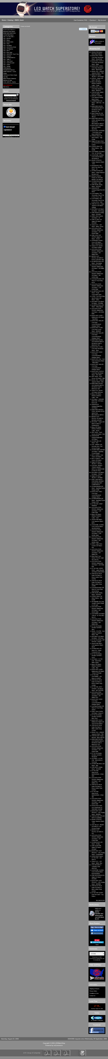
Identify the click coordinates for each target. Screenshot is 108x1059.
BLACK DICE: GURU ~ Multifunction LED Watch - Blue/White (98, 317)
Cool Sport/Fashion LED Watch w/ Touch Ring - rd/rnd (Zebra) (98, 589)
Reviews (92, 36)
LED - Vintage (6, 66)
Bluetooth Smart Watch (9, 31)
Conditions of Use (94, 993)
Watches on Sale (7, 80)
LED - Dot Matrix (7, 45)
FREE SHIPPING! (95, 965)
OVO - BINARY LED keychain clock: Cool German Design (97, 446)
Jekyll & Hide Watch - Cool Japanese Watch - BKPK (98, 521)
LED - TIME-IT (7, 59)
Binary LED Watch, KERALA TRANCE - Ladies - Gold (97, 516)
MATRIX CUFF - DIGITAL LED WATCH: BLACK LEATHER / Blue (98, 258)
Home (4, 20)
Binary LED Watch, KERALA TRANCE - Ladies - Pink (97, 395)
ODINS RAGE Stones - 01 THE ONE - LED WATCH (98, 858)
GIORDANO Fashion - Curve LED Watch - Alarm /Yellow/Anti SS (97, 242)
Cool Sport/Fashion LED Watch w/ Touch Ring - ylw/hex (98, 708)
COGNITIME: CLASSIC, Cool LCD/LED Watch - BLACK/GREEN (98, 871)
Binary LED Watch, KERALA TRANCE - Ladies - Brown (97, 428)
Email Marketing (8, 136)
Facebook (97, 1025)
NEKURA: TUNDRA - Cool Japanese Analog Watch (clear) (97, 97)
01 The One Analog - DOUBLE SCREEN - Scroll (97, 655)
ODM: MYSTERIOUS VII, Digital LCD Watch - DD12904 (98, 877)
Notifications (94, 905)
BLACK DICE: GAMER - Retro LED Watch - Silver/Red (98, 127)
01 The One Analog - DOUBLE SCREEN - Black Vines (97, 716)
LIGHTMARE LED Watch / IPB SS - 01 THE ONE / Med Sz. (98, 615)
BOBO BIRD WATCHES (9, 33)
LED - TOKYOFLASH (8, 63)
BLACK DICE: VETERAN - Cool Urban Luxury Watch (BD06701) (98, 132)
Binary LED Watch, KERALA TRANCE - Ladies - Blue (97, 666)
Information (93, 984)
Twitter (96, 1013)
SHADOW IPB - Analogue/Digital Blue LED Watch (97, 437)
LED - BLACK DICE (8, 42)
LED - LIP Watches (8, 49)
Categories (8, 26)
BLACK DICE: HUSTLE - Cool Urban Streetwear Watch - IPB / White (98, 373)
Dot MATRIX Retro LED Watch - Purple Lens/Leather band (98, 292)
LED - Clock (6, 43)
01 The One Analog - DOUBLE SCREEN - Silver (97, 627)
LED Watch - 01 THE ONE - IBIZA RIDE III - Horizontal (97, 760)
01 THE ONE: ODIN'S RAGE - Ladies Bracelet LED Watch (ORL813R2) (98, 570)
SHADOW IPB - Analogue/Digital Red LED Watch (98, 190)
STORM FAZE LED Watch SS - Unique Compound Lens (97, 650)
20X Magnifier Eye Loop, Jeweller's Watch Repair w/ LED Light (98, 603)
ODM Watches (7, 68)
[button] (80, 20)
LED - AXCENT (7, 38)
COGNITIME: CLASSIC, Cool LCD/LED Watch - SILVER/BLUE (98, 156)
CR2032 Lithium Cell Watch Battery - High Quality (97, 598)
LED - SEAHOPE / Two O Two (11, 54)
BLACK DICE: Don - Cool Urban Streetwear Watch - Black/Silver (98, 360)
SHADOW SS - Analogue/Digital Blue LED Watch (97, 406)
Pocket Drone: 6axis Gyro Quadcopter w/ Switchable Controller (97, 807)
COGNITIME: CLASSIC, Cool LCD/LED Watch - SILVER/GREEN (98, 526)
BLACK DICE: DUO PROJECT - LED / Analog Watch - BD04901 (98, 812)
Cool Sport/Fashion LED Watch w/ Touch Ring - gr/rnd (98, 280)
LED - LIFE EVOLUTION (9, 47)
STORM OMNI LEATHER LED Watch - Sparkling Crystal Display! (98, 451)
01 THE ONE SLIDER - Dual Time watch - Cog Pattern (98, 894)
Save (98, 940)
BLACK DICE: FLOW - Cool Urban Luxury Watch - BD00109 (97, 329)
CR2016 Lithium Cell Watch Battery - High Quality (97, 148)
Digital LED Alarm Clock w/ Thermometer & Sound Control (98, 142)
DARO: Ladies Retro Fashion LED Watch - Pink (97, 545)
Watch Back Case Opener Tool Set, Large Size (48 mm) (98, 558)
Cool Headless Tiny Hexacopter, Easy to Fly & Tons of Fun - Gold (98, 200)
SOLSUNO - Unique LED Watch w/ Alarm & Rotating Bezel (98, 423)
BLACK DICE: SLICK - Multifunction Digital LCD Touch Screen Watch (98, 721)
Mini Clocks (6, 87)
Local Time (93, 1001)
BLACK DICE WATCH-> (9, 29)
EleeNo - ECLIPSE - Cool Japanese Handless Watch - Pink (98, 632)
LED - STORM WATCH (9, 57)
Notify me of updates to (99, 914)
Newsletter (7, 121)
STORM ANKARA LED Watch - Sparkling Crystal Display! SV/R (98, 500)
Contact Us (92, 995)
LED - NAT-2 (6, 50)
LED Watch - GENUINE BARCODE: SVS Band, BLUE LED (98, 401)
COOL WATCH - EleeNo (9, 82)
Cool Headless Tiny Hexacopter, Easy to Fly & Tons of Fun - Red (98, 195)
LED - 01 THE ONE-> (8, 36)
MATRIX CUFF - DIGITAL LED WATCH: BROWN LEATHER (97, 418)
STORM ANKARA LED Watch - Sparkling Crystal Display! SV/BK (98, 488)
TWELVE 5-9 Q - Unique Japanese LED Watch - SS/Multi (98, 205)
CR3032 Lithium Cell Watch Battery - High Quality (97, 137)
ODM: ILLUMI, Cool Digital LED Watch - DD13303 (97, 221)
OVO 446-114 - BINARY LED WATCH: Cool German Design (98, 826)
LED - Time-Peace (8, 61)
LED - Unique (6, 64)
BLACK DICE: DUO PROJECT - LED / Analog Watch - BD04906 (98, 882)
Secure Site (8, 104)
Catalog (10, 20)
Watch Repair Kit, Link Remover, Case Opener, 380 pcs (98, 115)
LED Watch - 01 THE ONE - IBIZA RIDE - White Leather (97, 660)
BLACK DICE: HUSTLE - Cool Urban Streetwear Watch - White (98, 62)
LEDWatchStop (60, 1043)
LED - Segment (7, 56)
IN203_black (19, 20)
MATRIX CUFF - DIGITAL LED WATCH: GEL (97, 831)
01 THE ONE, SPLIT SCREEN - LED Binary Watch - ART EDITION (97, 688)
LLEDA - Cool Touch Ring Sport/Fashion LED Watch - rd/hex (98, 298)
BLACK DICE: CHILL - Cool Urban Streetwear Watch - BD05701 (97, 88)
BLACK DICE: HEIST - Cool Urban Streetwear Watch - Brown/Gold (97, 57)
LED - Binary (6, 40)
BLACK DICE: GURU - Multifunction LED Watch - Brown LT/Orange (98, 671)
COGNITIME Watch (8, 35)
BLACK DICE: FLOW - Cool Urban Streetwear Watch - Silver (97, 348)
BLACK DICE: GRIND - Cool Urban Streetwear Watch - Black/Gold (98, 67)
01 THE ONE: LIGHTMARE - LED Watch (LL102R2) (97, 676)
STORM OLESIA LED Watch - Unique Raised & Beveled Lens (98, 172)
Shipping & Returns (94, 988)
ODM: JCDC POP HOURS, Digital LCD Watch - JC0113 (97, 237)
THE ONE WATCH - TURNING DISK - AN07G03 (97, 866)
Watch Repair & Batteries (9, 78)
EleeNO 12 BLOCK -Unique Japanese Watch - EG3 (98, 162)
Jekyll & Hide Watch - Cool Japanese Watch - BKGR (98, 645)
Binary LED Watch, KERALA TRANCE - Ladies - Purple (97, 83)
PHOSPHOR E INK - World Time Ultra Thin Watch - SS (97, 167)
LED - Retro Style (7, 52)
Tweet (97, 944)
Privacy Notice (93, 991)
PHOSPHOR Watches (9, 70)
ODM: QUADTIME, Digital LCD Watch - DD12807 (97, 847)
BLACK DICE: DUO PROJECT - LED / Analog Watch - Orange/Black (98, 852)
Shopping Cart (94, 48)
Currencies (93, 949)
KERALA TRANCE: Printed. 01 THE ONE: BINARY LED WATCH (97, 177)
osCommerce (58, 1045)
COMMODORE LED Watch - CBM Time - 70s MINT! (98, 102)
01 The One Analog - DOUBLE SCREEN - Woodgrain (97, 755)
